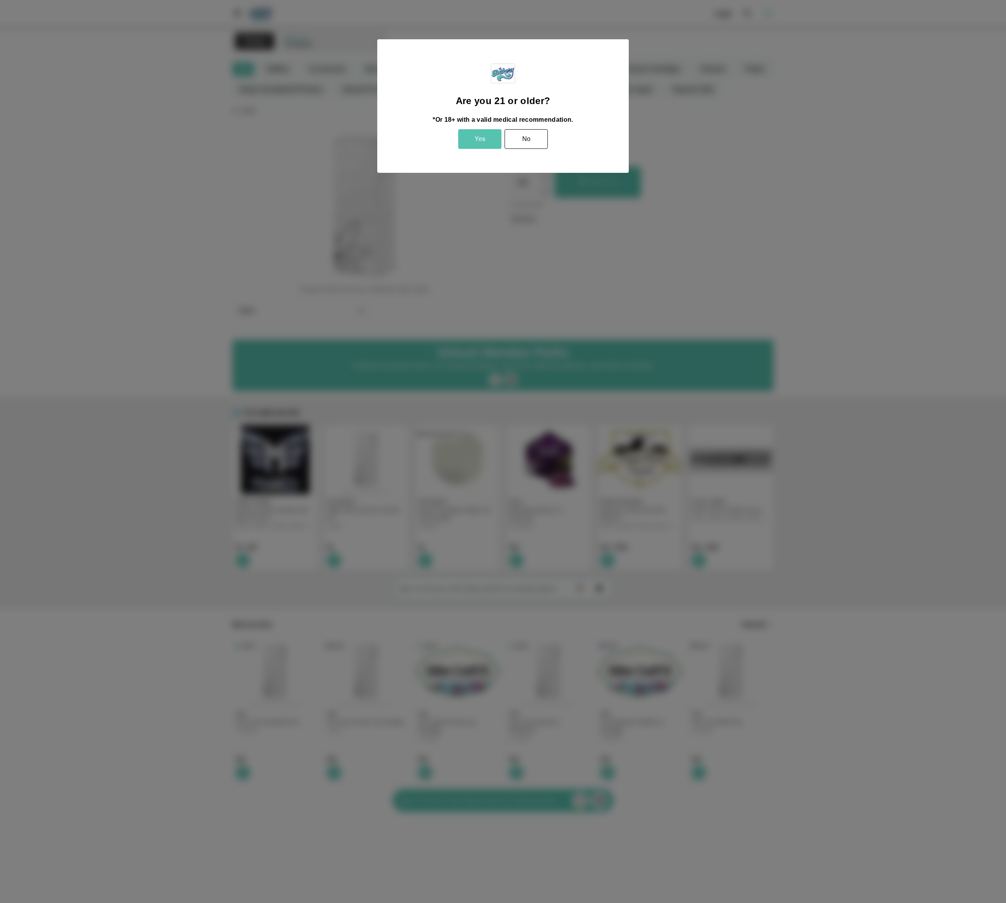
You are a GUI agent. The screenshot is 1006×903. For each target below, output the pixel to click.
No (526, 139)
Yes (480, 139)
